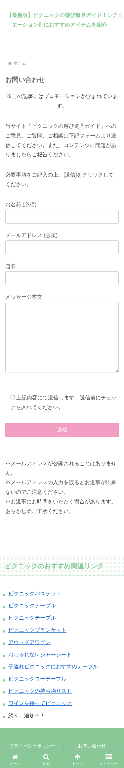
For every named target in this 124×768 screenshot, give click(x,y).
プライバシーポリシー (32, 745)
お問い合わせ (92, 745)
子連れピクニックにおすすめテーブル (53, 666)
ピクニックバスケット (34, 593)
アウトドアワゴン (29, 642)
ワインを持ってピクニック (40, 703)
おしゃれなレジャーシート (40, 654)
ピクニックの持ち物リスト (40, 691)
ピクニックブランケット (37, 630)
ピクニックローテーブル (37, 679)
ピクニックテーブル (32, 605)
